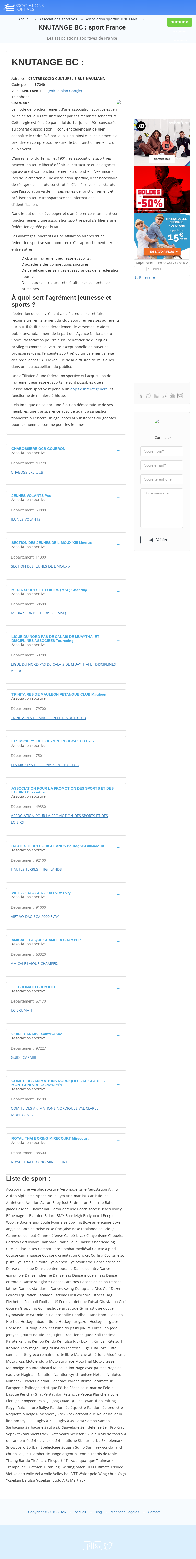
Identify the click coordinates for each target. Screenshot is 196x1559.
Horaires (156, 269)
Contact (154, 1512)
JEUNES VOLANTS (25, 519)
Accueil (24, 19)
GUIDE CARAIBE (24, 1057)
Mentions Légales (125, 1512)
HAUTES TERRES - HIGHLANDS (36, 869)
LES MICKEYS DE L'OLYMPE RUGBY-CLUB (45, 764)
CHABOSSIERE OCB (27, 472)
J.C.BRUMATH (22, 1010)
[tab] (66, 450)
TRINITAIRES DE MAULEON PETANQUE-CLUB (48, 717)
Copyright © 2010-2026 (47, 1512)
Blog (98, 1512)
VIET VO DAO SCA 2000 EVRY (35, 916)
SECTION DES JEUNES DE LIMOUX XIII (42, 566)
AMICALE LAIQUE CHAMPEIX (34, 963)
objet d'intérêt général (89, 389)
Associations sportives (58, 19)
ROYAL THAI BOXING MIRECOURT (39, 1162)
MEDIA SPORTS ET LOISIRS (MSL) (38, 613)
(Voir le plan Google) (65, 90)
